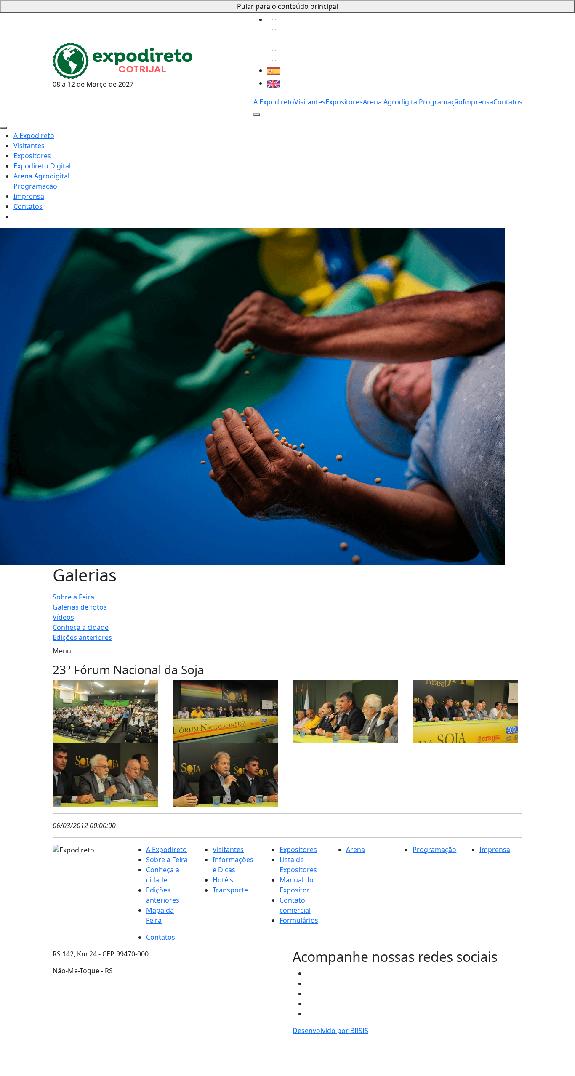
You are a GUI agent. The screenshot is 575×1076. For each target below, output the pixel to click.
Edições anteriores (82, 637)
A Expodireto (273, 102)
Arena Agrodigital (391, 102)
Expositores (344, 102)
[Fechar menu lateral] (3, 128)
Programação (441, 102)
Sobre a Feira (73, 597)
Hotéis (223, 879)
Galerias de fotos (80, 607)
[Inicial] (122, 59)
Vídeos (63, 617)
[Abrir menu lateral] (256, 114)
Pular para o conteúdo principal (287, 6)
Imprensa (478, 102)
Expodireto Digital (42, 165)
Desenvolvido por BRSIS (330, 1030)
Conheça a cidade (81, 627)
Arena (355, 849)
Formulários (299, 920)
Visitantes (309, 102)
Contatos (507, 102)
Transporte (230, 890)
